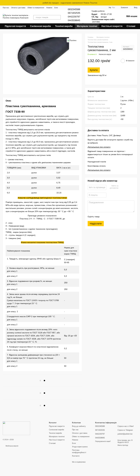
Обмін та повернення (35, 8)
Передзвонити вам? (103, 441)
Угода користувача (80, 447)
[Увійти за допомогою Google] (125, 187)
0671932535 (74, 13)
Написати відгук (105, 54)
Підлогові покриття (15, 26)
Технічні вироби (64, 26)
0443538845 (74, 20)
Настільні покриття (111, 26)
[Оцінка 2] (108, 216)
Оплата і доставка (18, 8)
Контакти (75, 456)
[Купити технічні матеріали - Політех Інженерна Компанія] (16, 428)
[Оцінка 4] (117, 216)
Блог (56, 8)
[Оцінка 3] (113, 216)
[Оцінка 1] (104, 216)
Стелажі (131, 26)
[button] (138, 3)
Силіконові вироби (40, 26)
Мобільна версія (11, 446)
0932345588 (74, 9)
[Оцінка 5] (121, 216)
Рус (113, 7)
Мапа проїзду (123, 445)
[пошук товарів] (58, 17)
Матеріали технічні (87, 26)
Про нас (6, 8)
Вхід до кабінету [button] (79, 426)
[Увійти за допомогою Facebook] (121, 187)
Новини (49, 8)
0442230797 (74, 17)
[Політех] (72, 40)
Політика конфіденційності (79, 451)
